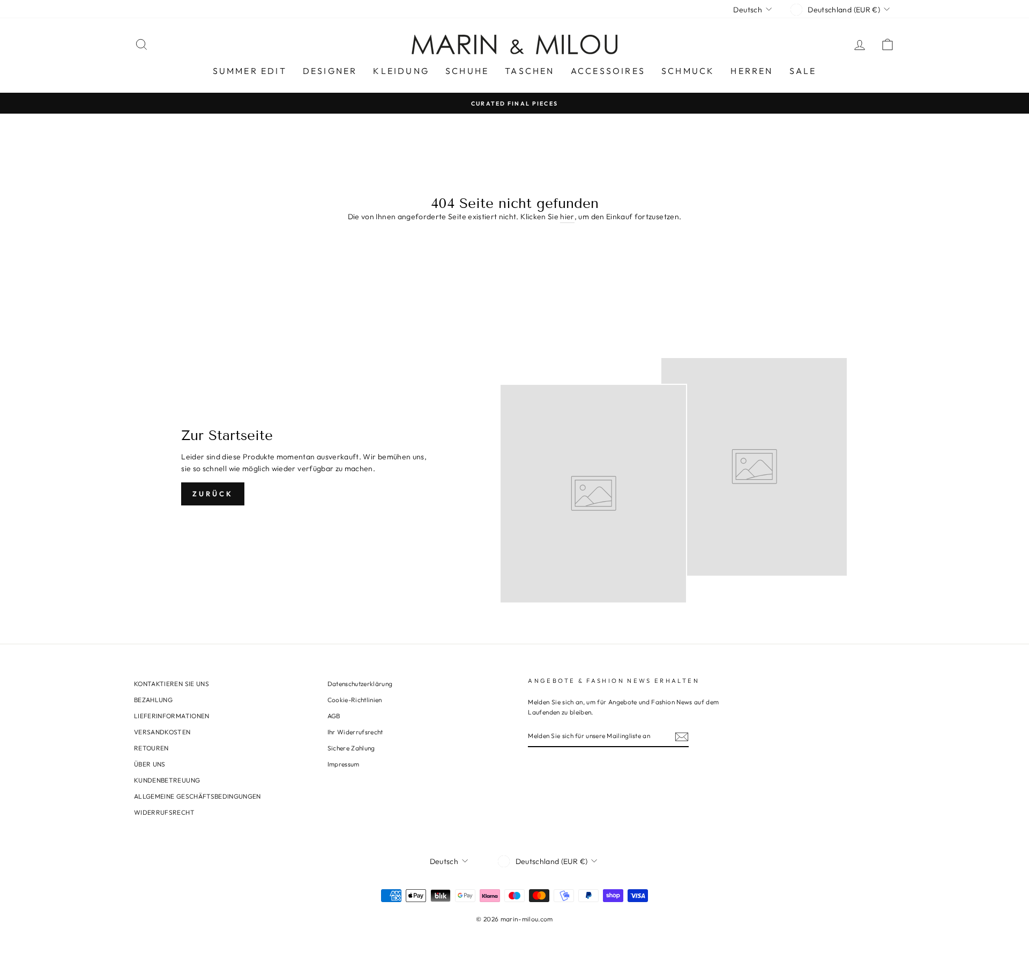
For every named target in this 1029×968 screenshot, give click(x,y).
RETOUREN (151, 748)
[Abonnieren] (682, 736)
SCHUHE (467, 70)
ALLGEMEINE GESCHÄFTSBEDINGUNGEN (197, 796)
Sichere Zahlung (351, 748)
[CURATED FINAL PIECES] (514, 103)
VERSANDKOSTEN (162, 732)
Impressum (343, 764)
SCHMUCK (687, 70)
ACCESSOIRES (608, 70)
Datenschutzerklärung (360, 684)
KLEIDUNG (401, 70)
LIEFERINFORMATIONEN (172, 716)
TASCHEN (529, 70)
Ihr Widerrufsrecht (355, 732)
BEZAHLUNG (153, 700)
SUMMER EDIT (250, 70)
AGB (333, 716)
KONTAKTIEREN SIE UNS (171, 684)
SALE (803, 70)
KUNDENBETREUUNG (167, 780)
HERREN (751, 70)
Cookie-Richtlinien (354, 700)
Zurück (212, 493)
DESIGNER (330, 70)
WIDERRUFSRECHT (164, 812)
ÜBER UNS (150, 764)
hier (567, 216)
